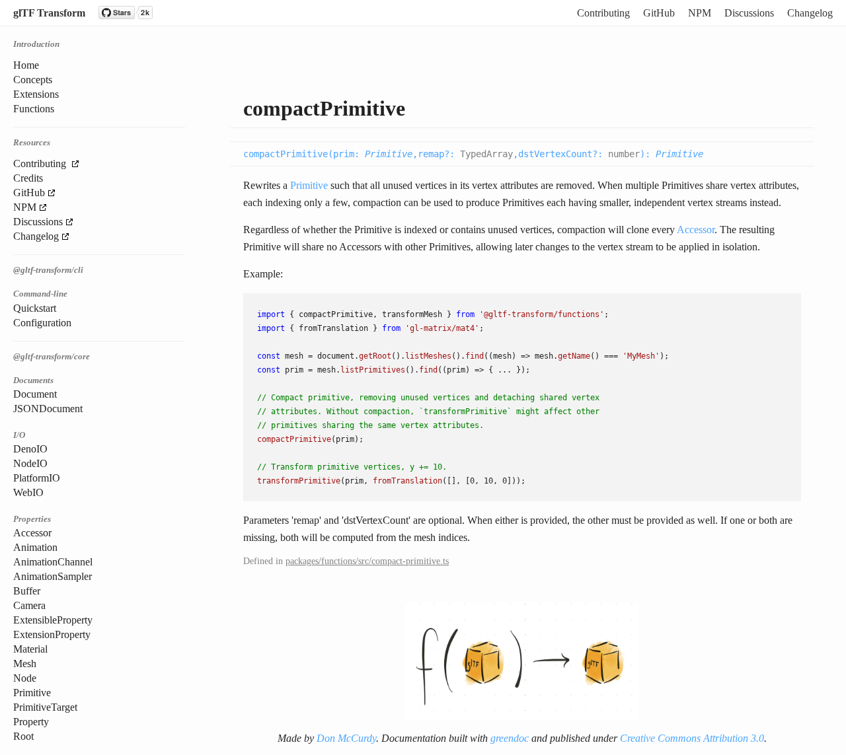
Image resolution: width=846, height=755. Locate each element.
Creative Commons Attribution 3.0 (692, 738)
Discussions (749, 12)
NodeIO (30, 463)
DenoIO (30, 448)
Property (31, 721)
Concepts (32, 79)
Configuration (42, 322)
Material (30, 649)
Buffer (26, 590)
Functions (33, 108)
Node (24, 678)
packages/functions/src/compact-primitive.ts (367, 561)
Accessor (32, 532)
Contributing (603, 12)
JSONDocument (48, 408)
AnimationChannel (53, 561)
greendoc (509, 738)
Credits (28, 178)
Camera (29, 605)
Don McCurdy (346, 738)
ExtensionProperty (52, 634)
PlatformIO (36, 478)
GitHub (659, 12)
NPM (699, 12)
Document (35, 394)
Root (23, 736)
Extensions (36, 94)
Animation (35, 547)
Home (26, 65)
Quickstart (34, 308)
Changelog (810, 12)
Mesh (24, 663)
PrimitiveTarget (45, 707)
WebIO (28, 492)
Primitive (32, 692)
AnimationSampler (52, 576)
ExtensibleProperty (53, 620)
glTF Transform (49, 12)
